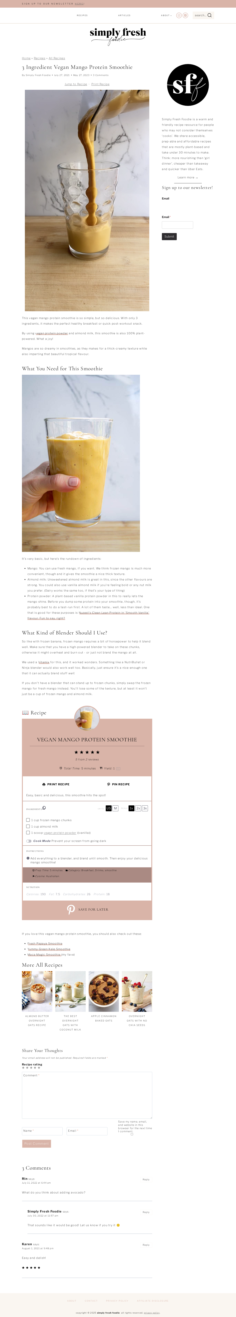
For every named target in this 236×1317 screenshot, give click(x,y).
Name (28, 1130)
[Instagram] (179, 15)
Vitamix (43, 662)
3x (145, 808)
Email (73, 1130)
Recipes (82, 15)
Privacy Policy (117, 1301)
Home (26, 58)
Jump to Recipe (76, 84)
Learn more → (188, 177)
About (72, 1301)
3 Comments (100, 75)
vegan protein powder (51, 333)
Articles (124, 15)
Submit (169, 236)
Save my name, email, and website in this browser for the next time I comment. (135, 1126)
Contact (91, 1301)
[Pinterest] (185, 15)
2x (138, 808)
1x (131, 808)
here (79, 3)
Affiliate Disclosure (153, 1301)
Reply (146, 1179)
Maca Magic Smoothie (44, 954)
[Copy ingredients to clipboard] (44, 808)
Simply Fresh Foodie (38, 75)
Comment (31, 1075)
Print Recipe (100, 84)
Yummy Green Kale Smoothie (48, 949)
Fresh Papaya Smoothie (44, 943)
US (109, 808)
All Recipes (57, 58)
